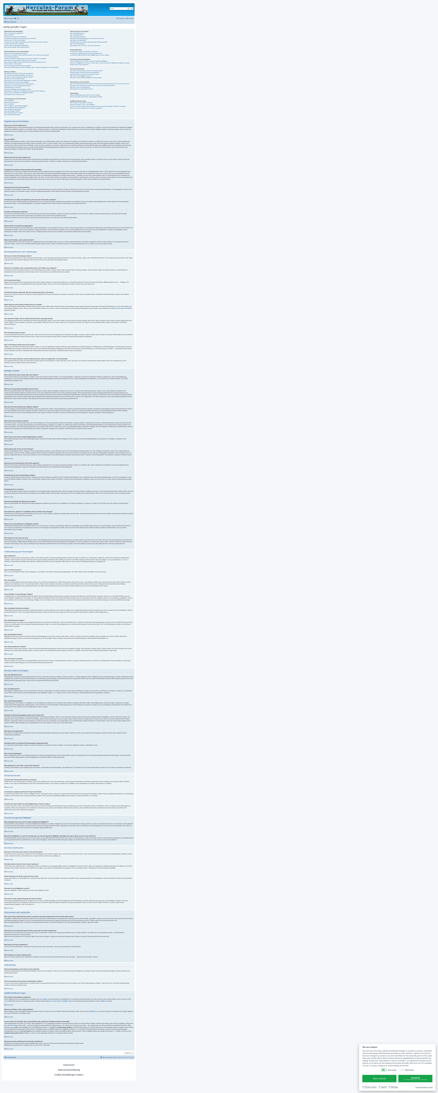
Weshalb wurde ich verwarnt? (12, 87)
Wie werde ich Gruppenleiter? (78, 40)
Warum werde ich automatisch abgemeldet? (16, 45)
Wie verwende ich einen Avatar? (13, 64)
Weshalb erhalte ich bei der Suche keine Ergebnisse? (85, 72)
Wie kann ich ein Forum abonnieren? (80, 87)
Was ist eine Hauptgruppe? (77, 43)
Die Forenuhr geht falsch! (11, 57)
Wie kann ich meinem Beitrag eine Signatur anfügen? (18, 77)
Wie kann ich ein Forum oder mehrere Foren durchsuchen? (86, 70)
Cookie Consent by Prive (423, 1087)
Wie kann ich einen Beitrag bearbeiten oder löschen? (18, 75)
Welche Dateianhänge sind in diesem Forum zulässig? (85, 95)
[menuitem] (16, 18)
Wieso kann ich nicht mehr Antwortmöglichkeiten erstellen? (20, 80)
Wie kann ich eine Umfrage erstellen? (14, 78)
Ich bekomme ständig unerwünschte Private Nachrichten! (86, 53)
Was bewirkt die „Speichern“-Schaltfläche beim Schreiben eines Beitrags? (24, 91)
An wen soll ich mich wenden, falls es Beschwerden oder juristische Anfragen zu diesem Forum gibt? (98, 106)
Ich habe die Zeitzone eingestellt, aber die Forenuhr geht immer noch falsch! (25, 58)
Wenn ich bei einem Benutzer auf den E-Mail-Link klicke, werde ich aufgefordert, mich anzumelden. (31, 67)
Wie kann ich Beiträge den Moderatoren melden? (17, 89)
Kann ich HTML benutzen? (11, 102)
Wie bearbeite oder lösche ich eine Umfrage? (16, 82)
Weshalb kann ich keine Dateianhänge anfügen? (17, 85)
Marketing (409, 1070)
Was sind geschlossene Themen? (13, 112)
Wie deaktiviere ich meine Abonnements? (81, 89)
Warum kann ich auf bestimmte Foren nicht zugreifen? (19, 84)
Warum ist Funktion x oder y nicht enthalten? (82, 104)
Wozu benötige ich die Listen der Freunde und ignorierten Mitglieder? (89, 61)
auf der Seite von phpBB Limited (62, 1001)
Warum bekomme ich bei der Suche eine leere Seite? (84, 74)
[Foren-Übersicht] (46, 9)
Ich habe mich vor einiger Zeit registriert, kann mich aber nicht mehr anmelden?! (26, 42)
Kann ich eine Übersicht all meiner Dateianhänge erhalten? (86, 96)
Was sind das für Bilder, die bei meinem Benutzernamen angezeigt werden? (25, 62)
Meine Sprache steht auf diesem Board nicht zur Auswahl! (20, 60)
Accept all (415, 1078)
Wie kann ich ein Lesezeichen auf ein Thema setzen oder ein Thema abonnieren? (92, 85)
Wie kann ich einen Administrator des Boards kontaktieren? (86, 108)
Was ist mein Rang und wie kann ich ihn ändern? (17, 65)
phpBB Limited (115, 308)
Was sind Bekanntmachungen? (13, 109)
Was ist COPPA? (9, 35)
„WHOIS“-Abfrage (12, 1025)
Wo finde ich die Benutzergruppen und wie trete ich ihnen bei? (87, 38)
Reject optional (379, 1078)
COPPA (106, 171)
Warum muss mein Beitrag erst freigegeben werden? (18, 92)
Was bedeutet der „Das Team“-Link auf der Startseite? (85, 45)
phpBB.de (129, 308)
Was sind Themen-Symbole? (12, 114)
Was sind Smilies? (9, 104)
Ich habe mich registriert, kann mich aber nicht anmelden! (20, 38)
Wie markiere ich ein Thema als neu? (14, 94)
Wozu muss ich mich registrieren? (13, 33)
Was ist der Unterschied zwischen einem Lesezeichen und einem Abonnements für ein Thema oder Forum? (100, 83)
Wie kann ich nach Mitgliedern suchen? (81, 76)
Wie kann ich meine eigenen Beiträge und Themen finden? (86, 77)
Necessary (392, 1070)
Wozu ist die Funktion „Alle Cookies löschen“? (17, 47)
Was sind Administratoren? (77, 33)
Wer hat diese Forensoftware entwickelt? (81, 102)
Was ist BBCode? (9, 100)
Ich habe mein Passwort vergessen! (14, 43)
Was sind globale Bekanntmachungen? (15, 107)
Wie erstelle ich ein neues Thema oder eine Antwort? (18, 73)
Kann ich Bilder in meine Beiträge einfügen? (16, 106)
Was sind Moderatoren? (76, 35)
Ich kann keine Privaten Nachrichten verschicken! (84, 51)
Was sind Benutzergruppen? (78, 36)
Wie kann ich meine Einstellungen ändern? (16, 53)
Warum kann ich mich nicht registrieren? (15, 36)
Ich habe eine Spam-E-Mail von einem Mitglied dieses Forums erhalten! (89, 55)
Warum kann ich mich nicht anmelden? (15, 40)
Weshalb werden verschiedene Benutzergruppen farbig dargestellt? (88, 42)
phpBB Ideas (93, 1011)
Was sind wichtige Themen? (12, 111)
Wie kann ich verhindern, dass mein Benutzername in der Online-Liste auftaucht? (26, 55)
